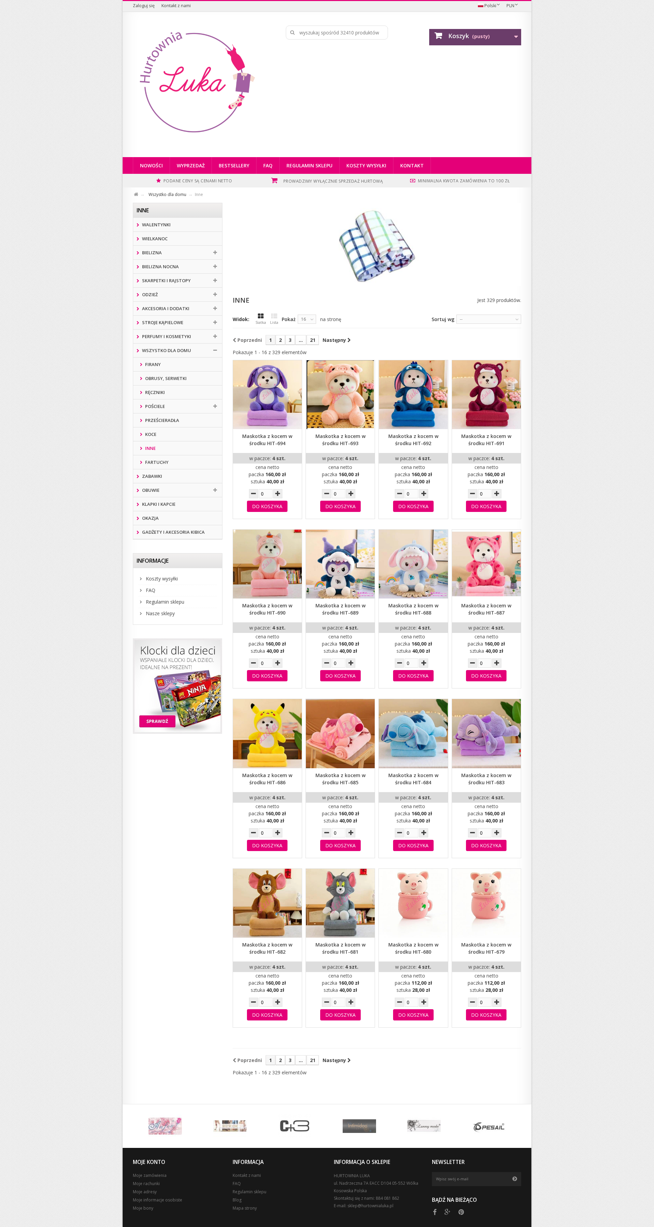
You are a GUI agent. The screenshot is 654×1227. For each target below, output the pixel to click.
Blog (237, 1200)
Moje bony (143, 1208)
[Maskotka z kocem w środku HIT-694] (267, 394)
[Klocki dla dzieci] (177, 686)
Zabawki (151, 476)
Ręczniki (154, 392)
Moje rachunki (146, 1183)
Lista (274, 322)
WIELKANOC (154, 239)
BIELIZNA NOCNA (160, 266)
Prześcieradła (161, 420)
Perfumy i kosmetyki (166, 336)
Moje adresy (145, 1192)
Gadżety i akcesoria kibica (173, 532)
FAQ (267, 165)
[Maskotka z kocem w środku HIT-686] (267, 733)
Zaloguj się (144, 6)
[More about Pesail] (488, 1126)
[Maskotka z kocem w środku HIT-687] (486, 564)
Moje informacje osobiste (157, 1200)
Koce (150, 434)
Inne (150, 448)
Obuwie (150, 490)
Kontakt (412, 165)
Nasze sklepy (159, 613)
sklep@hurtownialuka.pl (370, 1206)
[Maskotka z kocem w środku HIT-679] (486, 903)
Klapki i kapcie (158, 504)
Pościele (154, 406)
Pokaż (289, 319)
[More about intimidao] (359, 1126)
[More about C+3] (294, 1126)
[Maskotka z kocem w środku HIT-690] (267, 564)
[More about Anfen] (165, 1126)
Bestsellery (234, 165)
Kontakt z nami (176, 6)
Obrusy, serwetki (165, 378)
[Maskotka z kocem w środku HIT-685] (340, 733)
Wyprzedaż (191, 165)
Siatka (260, 322)
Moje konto (149, 1162)
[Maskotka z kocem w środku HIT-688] (413, 564)
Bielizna (151, 252)
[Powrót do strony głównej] (140, 193)
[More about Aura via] (230, 1126)
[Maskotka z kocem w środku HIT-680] (413, 903)
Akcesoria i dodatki (165, 308)
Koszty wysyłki (366, 165)
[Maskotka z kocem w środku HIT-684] (413, 733)
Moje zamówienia (150, 1175)
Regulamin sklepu (309, 165)
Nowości (151, 165)
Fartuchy (156, 462)
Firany (152, 364)
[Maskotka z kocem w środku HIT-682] (267, 903)
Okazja (150, 518)
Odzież (149, 294)
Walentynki (156, 225)
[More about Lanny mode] (424, 1126)
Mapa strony (245, 1208)
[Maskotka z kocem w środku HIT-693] (340, 394)
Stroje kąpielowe (162, 322)
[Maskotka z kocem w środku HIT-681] (340, 903)
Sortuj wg (443, 319)
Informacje (153, 560)
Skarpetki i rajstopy (166, 280)
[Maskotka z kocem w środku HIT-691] (486, 394)
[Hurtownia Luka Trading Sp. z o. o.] (197, 83)
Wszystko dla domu (166, 350)
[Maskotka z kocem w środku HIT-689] (340, 564)
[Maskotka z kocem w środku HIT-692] (413, 394)
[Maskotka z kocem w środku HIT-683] (486, 733)
